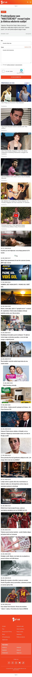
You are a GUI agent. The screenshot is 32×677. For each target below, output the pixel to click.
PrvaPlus (4, 647)
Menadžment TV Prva (7, 631)
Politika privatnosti (21, 637)
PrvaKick (19, 647)
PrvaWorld (5, 652)
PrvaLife (19, 650)
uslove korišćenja (18, 64)
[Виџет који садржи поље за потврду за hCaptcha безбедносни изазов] (12, 71)
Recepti (3, 12)
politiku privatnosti (11, 64)
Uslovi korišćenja (20, 629)
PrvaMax (4, 650)
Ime (2, 40)
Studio (3, 634)
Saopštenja (19, 634)
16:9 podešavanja (6, 637)
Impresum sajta (20, 626)
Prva (3, 629)
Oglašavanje (5, 639)
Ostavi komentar (16, 77)
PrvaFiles (19, 652)
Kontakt (4, 626)
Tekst (2, 47)
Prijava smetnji (20, 631)
